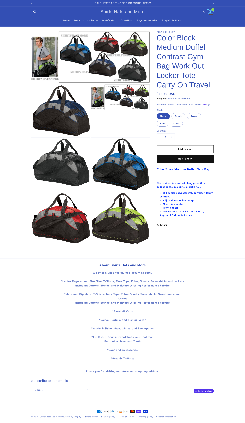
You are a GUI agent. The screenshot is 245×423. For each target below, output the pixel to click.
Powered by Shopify (71, 417)
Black (178, 116)
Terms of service (126, 417)
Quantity (161, 130)
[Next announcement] (213, 3)
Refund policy (91, 417)
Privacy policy (108, 417)
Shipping (161, 98)
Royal (194, 116)
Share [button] (163, 225)
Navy (163, 116)
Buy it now (185, 159)
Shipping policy (145, 417)
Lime (176, 123)
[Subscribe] (87, 390)
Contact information (166, 417)
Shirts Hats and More (50, 417)
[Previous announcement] (31, 3)
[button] (35, 11)
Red (162, 123)
